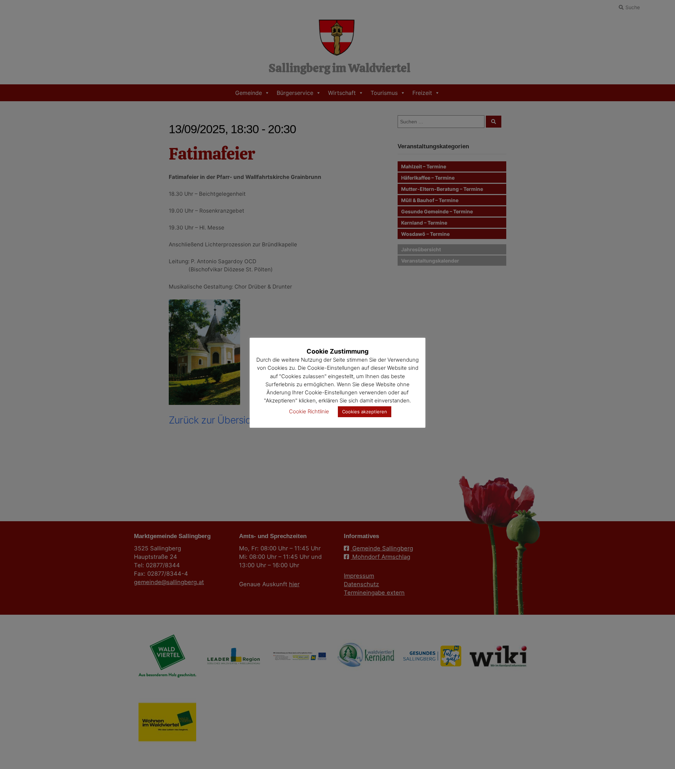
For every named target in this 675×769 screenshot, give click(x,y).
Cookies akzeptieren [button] (364, 411)
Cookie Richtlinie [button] (309, 411)
